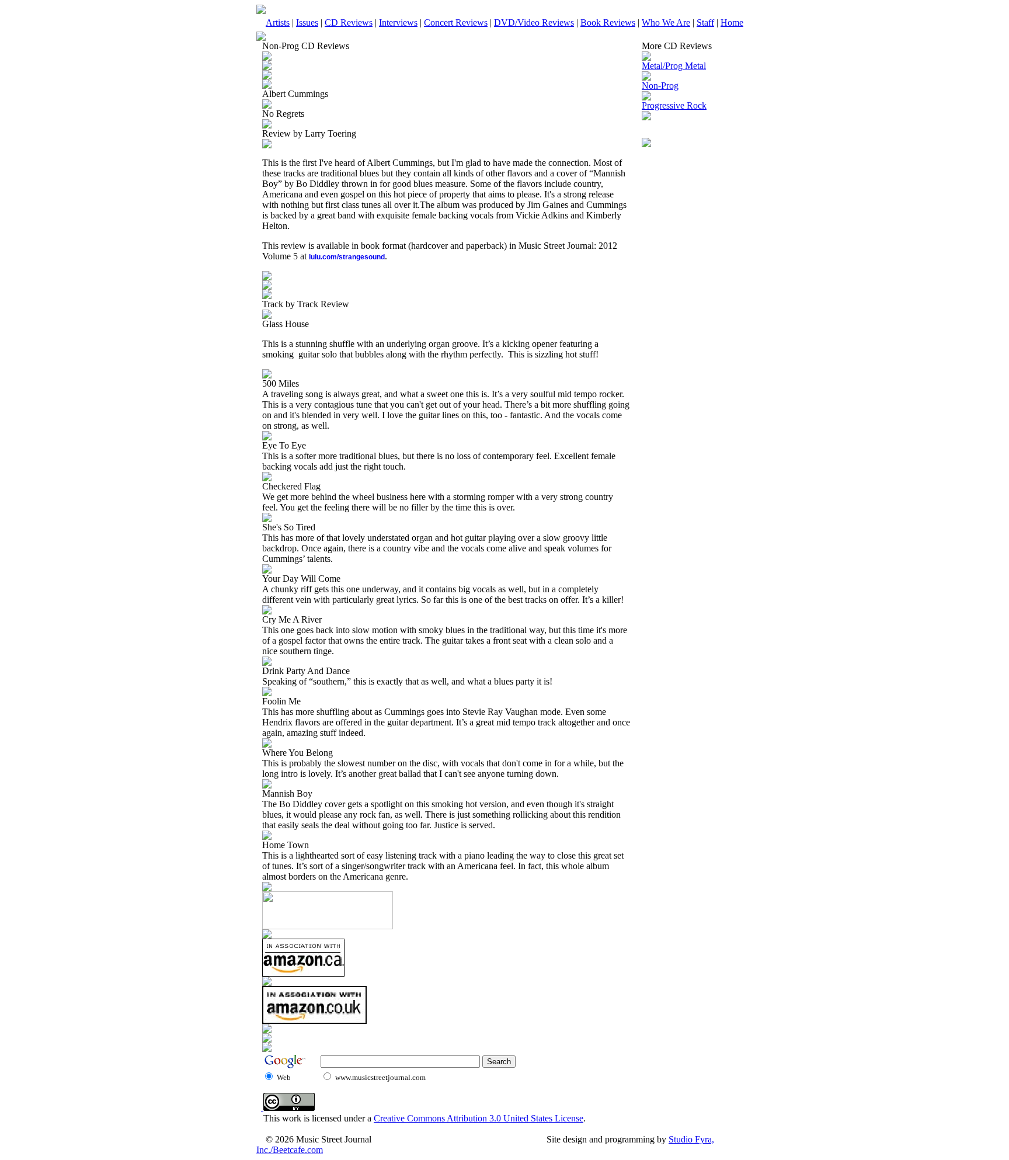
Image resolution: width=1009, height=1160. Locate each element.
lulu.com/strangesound (347, 257)
